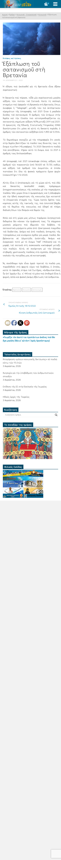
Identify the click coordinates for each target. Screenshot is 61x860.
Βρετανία (16, 289)
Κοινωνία (26, 289)
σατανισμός (37, 289)
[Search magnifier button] (56, 415)
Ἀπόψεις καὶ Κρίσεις (12, 58)
